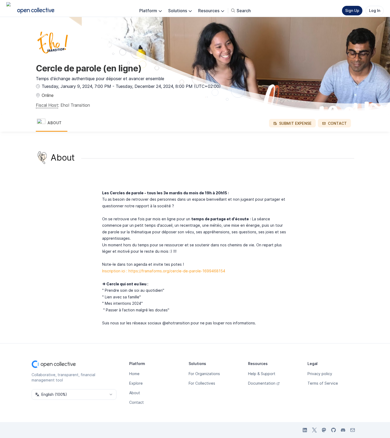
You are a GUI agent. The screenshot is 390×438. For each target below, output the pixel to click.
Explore (136, 383)
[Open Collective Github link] (333, 430)
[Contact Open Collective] (352, 430)
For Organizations (204, 373)
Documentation (261, 383)
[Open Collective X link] (314, 430)
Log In (374, 10)
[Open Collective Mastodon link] (324, 430)
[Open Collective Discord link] (343, 430)
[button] (51, 123)
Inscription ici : (114, 271)
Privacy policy (319, 373)
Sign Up (352, 10)
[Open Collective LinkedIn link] (305, 430)
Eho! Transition (75, 105)
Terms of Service (322, 383)
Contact (136, 402)
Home (134, 373)
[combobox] (74, 394)
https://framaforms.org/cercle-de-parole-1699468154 (176, 271)
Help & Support (261, 373)
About (134, 392)
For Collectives (202, 383)
